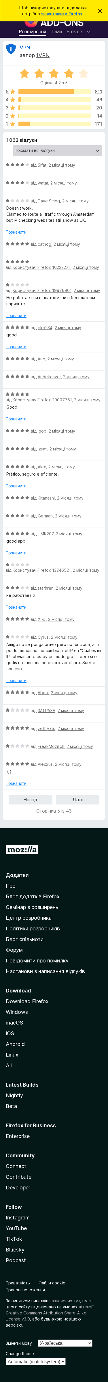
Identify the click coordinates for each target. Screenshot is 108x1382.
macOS (14, 1023)
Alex (42, 466)
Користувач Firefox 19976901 (42, 290)
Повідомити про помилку (37, 961)
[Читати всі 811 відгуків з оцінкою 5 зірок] (54, 91)
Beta (11, 1106)
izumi (42, 448)
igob (42, 431)
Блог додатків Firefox (33, 896)
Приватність (18, 1282)
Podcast (16, 1260)
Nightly (14, 1095)
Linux (12, 1055)
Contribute (18, 1177)
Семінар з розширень (32, 907)
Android (15, 1044)
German (45, 515)
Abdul (43, 692)
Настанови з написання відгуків (45, 971)
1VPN (43, 55)
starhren (46, 588)
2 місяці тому (62, 165)
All (9, 1065)
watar (43, 182)
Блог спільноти (24, 939)
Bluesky (15, 1250)
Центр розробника (29, 918)
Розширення (32, 31)
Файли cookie (52, 1282)
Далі (78, 799)
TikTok (14, 1239)
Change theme (20, 1353)
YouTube (16, 1228)
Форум (14, 950)
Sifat (42, 165)
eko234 (45, 327)
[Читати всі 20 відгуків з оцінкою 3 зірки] (54, 107)
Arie (41, 358)
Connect (16, 1166)
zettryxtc (46, 728)
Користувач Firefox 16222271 (41, 267)
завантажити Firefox (61, 13)
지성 (42, 619)
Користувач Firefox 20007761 (42, 399)
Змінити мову (19, 1343)
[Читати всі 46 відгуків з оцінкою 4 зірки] (54, 99)
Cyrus (43, 637)
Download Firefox (27, 1001)
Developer (18, 1187)
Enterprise (18, 1136)
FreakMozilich (51, 746)
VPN (25, 47)
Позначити (16, 232)
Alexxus (45, 764)
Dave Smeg (49, 200)
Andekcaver (49, 376)
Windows (17, 1012)
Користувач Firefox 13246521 (42, 570)
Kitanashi (46, 498)
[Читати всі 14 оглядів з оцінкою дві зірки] (54, 115)
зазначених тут (65, 1300)
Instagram (18, 1218)
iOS (10, 1033)
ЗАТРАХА (46, 710)
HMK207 (46, 533)
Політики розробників (33, 928)
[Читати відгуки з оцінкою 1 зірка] (54, 124)
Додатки (17, 875)
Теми (56, 31)
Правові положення (25, 1289)
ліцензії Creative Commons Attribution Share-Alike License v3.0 (50, 1312)
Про (11, 886)
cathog (44, 244)
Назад (30, 799)
